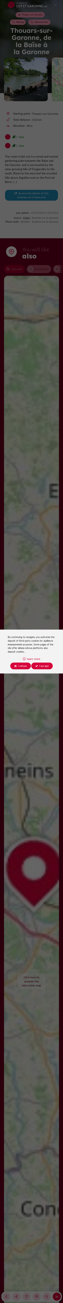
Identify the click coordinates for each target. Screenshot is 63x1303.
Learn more (33, 658)
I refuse (22, 666)
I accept (44, 666)
